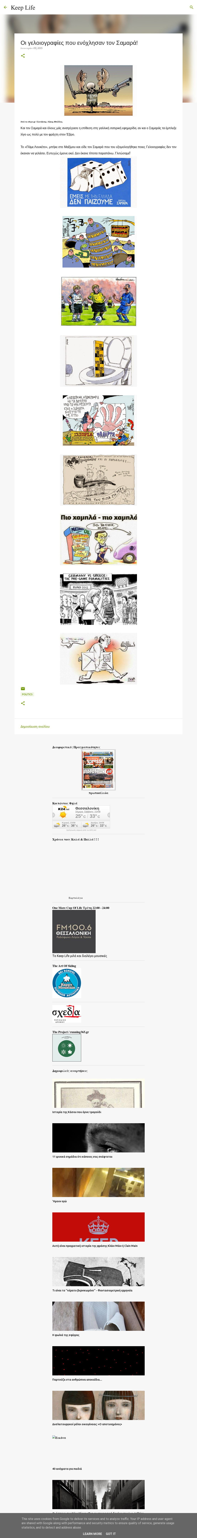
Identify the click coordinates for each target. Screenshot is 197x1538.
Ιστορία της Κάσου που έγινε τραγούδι (76, 1112)
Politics (27, 694)
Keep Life (23, 7)
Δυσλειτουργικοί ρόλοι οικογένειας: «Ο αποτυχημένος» (87, 1424)
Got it (111, 1534)
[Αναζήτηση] (40, 7)
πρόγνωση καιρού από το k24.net (81, 830)
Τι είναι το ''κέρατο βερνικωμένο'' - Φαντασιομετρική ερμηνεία (92, 1290)
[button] (23, 56)
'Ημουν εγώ (59, 1201)
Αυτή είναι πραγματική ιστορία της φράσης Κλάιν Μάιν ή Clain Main (95, 1245)
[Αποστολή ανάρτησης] (23, 690)
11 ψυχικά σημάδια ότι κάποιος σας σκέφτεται (82, 1156)
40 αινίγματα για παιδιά (67, 1468)
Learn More (92, 1534)
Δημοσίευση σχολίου (35, 726)
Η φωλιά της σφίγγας (65, 1335)
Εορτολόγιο (76, 898)
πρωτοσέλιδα (98, 793)
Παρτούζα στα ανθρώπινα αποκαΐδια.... (77, 1379)
